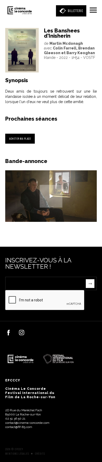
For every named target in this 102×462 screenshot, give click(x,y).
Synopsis (16, 80)
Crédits (40, 453)
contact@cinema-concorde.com (27, 423)
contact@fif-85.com (18, 427)
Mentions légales (17, 453)
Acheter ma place (20, 138)
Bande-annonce (26, 161)
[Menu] (93, 10)
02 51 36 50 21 (15, 418)
